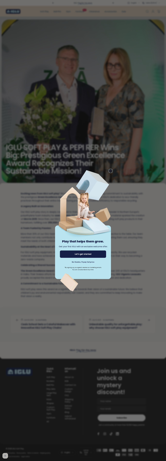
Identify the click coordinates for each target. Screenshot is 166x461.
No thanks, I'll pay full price (83, 262)
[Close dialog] (110, 171)
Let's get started (83, 254)
